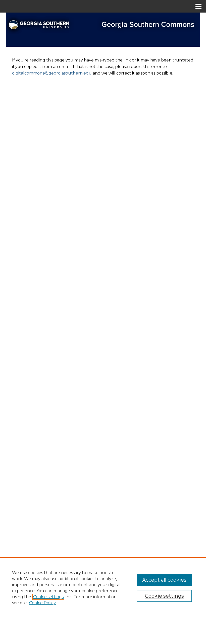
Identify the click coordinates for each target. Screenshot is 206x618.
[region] (103, 587)
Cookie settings (48, 596)
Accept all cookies (164, 580)
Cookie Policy (42, 602)
